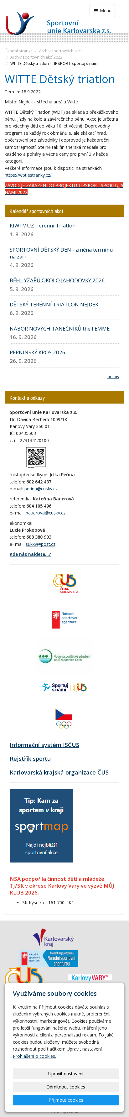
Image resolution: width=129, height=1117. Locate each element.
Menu (105, 10)
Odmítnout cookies (65, 1087)
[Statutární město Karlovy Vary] (90, 977)
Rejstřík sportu (30, 758)
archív (113, 376)
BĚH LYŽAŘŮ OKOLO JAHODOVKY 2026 (57, 280)
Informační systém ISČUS (44, 745)
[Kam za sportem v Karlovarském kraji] (41, 825)
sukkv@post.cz (40, 544)
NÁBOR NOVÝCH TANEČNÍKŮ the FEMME (60, 328)
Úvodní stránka (19, 51)
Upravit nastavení (65, 1074)
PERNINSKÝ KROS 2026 (37, 352)
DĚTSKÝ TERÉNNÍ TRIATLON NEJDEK (54, 304)
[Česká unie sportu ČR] (64, 583)
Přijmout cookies (66, 1100)
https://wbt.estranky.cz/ (28, 175)
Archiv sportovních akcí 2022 (36, 57)
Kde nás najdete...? (30, 554)
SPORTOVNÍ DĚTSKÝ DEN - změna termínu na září (61, 253)
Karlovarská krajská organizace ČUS (59, 772)
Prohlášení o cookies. (34, 1056)
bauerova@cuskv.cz (45, 513)
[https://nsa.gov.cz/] (64, 619)
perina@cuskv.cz (41, 489)
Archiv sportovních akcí (60, 51)
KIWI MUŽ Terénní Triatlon (42, 225)
